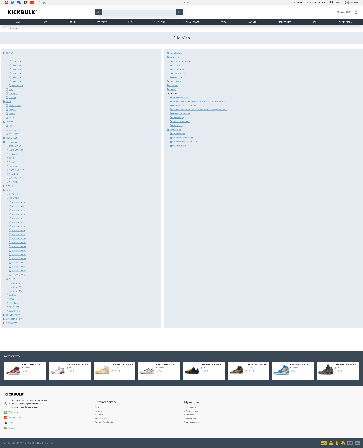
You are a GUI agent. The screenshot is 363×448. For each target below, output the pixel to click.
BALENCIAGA (15, 146)
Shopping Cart (175, 81)
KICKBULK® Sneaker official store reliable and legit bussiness (199, 109)
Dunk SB (12, 295)
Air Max (12, 278)
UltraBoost (13, 93)
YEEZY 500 (16, 73)
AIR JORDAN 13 (18, 246)
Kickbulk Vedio (178, 133)
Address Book (178, 69)
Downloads (177, 77)
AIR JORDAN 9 (18, 234)
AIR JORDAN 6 (18, 222)
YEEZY (12, 57)
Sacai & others (15, 311)
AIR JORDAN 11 (18, 238)
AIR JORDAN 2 (18, 206)
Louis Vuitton (15, 105)
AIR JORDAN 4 (18, 214)
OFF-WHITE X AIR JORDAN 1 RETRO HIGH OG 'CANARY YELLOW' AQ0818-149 (123, 364)
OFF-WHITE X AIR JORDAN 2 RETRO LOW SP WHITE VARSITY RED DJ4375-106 (167, 364)
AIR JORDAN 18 (18, 258)
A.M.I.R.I (12, 162)
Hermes (12, 109)
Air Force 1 (13, 194)
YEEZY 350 (16, 61)
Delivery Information (181, 113)
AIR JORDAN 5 (18, 218)
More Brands (11, 142)
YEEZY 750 (16, 81)
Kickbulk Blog (175, 129)
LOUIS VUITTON (16, 150)
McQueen (13, 154)
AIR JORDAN (15, 198)
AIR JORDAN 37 (18, 275)
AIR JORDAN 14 (18, 250)
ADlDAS (9, 53)
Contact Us (177, 125)
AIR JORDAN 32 (18, 266)
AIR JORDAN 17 (18, 254)
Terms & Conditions (181, 121)
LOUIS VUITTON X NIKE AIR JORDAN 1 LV (257, 364)
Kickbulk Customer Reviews (184, 141)
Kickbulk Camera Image (182, 137)
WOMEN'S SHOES (14, 319)
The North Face (16, 133)
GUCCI (12, 125)
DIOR (11, 158)
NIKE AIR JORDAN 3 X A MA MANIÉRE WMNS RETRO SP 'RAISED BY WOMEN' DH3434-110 (78, 364)
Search (172, 89)
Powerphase (17, 85)
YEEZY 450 (16, 69)
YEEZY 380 (16, 65)
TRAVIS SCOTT (13, 315)
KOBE (11, 299)
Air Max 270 (16, 291)
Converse (13, 166)
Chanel (12, 113)
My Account (174, 57)
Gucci (11, 117)
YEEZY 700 (16, 77)
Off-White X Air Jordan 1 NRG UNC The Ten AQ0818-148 (301, 364)
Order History (178, 73)
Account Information (181, 61)
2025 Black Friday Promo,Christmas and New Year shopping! (198, 101)
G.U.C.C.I (13, 182)
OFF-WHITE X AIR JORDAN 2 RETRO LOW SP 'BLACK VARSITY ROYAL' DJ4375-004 (212, 364)
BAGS (8, 101)
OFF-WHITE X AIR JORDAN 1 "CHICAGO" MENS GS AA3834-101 (33, 364)
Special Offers (175, 53)
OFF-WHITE (11, 323)
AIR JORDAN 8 (18, 230)
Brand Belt (13, 174)
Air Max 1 (15, 283)
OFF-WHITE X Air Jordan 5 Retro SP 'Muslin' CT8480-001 (346, 364)
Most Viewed (12, 356)
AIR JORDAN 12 (18, 242)
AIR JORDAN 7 (18, 226)
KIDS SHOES (11, 138)
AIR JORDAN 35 (18, 270)
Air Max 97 (16, 287)
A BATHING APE (16, 170)
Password (176, 65)
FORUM (12, 97)
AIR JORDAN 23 (18, 262)
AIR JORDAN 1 (18, 202)
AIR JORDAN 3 (18, 210)
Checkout (173, 85)
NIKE (8, 190)
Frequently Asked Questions (185, 105)
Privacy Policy (178, 117)
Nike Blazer (13, 303)
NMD (11, 89)
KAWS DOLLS (15, 178)
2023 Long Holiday (180, 97)
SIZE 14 (9, 186)
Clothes (9, 121)
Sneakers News (179, 145)
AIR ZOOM (14, 307)
